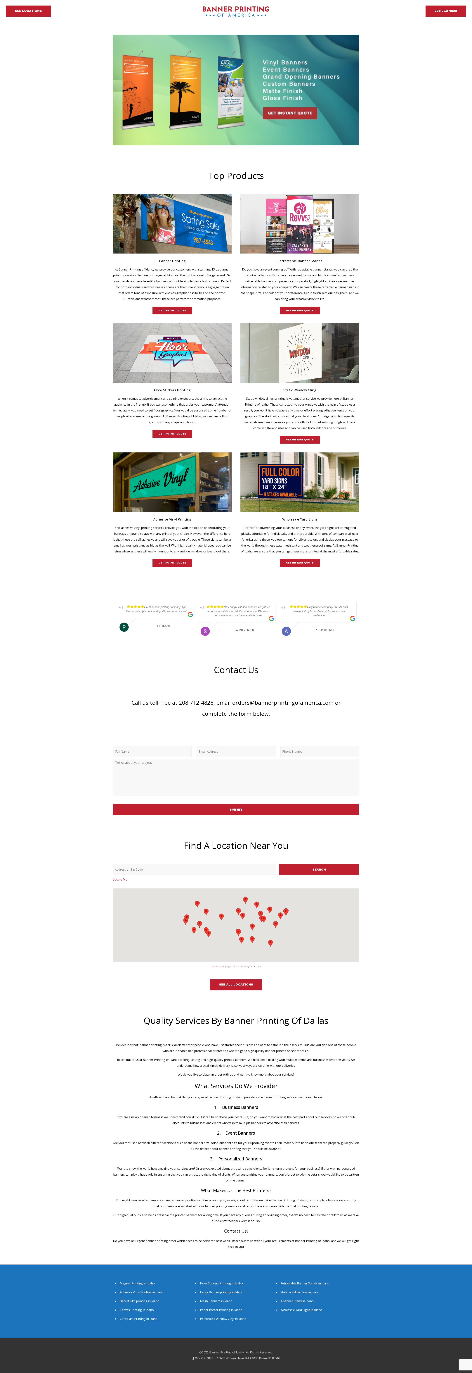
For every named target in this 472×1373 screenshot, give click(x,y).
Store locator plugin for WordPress (229, 966)
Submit (236, 809)
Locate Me (120, 879)
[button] (280, 915)
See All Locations (236, 984)
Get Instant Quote (172, 310)
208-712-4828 (446, 10)
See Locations (28, 10)
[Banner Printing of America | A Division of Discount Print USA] (236, 11)
